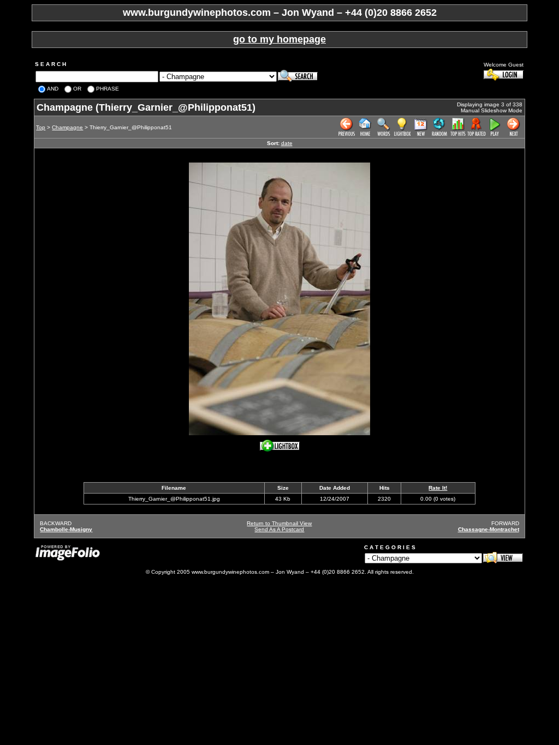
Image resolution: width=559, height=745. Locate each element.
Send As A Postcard (279, 529)
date (287, 143)
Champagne (67, 127)
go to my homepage (279, 39)
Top (40, 127)
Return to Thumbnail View (279, 523)
